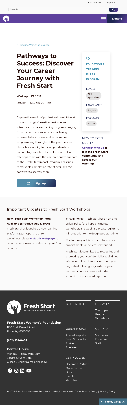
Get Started (75, 304)
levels (91, 88)
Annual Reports (75, 335)
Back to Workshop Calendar (33, 45)
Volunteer (72, 380)
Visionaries (101, 335)
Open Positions (75, 368)
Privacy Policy (107, 391)
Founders (101, 339)
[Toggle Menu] (103, 18)
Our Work (102, 304)
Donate (70, 372)
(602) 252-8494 (17, 340)
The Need (72, 347)
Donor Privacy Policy (86, 391)
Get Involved (75, 357)
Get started (94, 2)
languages (94, 105)
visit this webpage (42, 238)
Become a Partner (77, 364)
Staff (98, 343)
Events (70, 376)
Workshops (102, 318)
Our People (104, 328)
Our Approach (76, 328)
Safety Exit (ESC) (115, 401)
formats (92, 118)
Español (111, 2)
